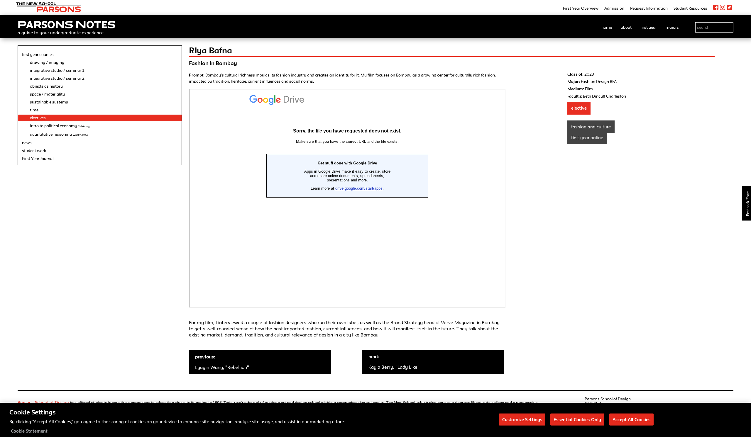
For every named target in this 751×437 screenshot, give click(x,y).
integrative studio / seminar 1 (57, 70)
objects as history (46, 86)
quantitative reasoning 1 (59, 134)
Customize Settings (522, 419)
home (606, 27)
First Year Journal (37, 158)
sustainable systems (49, 102)
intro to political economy (60, 125)
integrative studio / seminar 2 (57, 78)
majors (672, 27)
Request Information (649, 8)
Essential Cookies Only (577, 419)
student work (34, 150)
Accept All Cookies (631, 419)
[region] (375, 420)
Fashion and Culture (591, 126)
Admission (614, 8)
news (27, 142)
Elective (579, 108)
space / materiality (47, 94)
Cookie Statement (29, 431)
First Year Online (587, 137)
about (626, 27)
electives (38, 117)
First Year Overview (580, 8)
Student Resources (690, 8)
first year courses (38, 54)
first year (648, 27)
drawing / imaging (47, 62)
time (34, 110)
